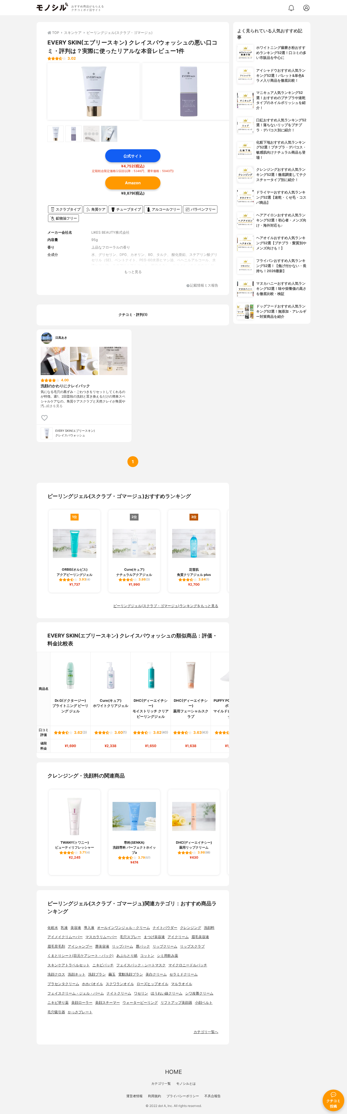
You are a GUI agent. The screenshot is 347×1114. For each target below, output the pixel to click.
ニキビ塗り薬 (58, 1003)
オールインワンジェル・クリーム (123, 928)
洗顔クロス (56, 974)
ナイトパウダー (165, 928)
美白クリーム (156, 974)
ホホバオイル (92, 984)
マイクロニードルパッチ (187, 965)
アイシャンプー (80, 946)
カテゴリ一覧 (161, 1083)
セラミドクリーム (183, 974)
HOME (173, 1071)
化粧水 (52, 928)
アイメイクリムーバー (65, 937)
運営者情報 (134, 1096)
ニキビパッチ (103, 965)
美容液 (75, 928)
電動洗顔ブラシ (130, 974)
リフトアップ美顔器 (176, 1003)
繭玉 (111, 974)
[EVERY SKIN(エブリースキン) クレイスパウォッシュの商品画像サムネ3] (91, 134)
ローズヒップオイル (152, 984)
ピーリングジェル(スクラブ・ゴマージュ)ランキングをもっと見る (165, 606)
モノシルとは (186, 1083)
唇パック (143, 946)
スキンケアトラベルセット (68, 965)
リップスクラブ (192, 946)
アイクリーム (178, 937)
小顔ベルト (204, 1003)
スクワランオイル (120, 984)
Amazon (133, 182)
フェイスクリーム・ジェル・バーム (75, 993)
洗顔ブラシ (97, 974)
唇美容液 (102, 946)
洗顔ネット (76, 974)
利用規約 (154, 1096)
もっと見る (133, 272)
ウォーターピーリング (140, 1003)
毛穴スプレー (130, 937)
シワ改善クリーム (199, 993)
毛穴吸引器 (56, 1012)
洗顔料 (209, 928)
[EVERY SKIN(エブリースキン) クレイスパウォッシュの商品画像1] (93, 91)
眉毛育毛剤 (56, 946)
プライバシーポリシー (182, 1096)
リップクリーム (165, 946)
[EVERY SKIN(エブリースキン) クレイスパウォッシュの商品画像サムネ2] (73, 134)
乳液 (64, 928)
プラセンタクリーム (63, 984)
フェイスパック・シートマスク (141, 965)
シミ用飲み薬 (167, 956)
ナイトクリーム (119, 993)
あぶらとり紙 (126, 956)
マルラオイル (181, 984)
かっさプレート (80, 1012)
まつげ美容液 (154, 937)
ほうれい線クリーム (166, 993)
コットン (147, 956)
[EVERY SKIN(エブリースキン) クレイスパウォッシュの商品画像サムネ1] (55, 134)
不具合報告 (212, 1096)
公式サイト (132, 156)
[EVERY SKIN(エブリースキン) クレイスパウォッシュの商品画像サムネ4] (109, 134)
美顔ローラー (81, 1003)
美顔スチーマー (107, 1003)
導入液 (89, 928)
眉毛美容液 (200, 937)
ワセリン (141, 993)
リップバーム (122, 946)
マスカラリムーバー (101, 937)
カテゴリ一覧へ (206, 1032)
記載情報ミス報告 (204, 285)
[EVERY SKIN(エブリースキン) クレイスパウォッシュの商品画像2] (188, 91)
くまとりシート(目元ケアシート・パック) (80, 956)
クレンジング (190, 928)
